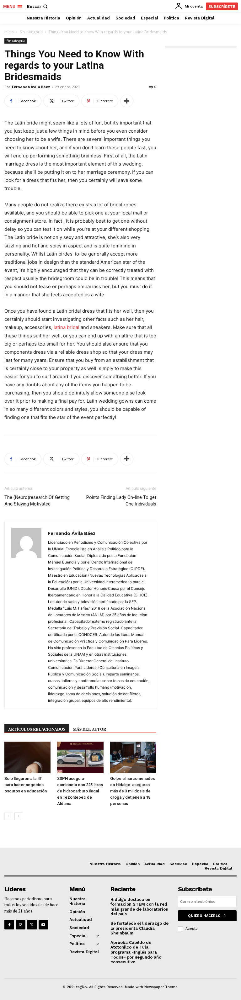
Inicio (9, 31)
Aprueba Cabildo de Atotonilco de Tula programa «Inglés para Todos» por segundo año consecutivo (135, 952)
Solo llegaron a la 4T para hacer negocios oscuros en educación (25, 784)
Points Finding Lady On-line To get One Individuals (121, 501)
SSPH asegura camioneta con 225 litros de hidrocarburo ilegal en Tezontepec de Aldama (80, 791)
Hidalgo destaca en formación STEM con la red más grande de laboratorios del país (139, 907)
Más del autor (89, 729)
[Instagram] (20, 924)
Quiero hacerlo (204, 916)
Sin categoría (31, 31)
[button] (38, 6)
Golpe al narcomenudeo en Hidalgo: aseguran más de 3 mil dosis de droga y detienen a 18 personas (132, 791)
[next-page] (18, 816)
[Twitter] (32, 924)
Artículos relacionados (36, 729)
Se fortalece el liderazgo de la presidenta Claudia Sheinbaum (139, 928)
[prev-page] (8, 816)
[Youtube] (43, 924)
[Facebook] (9, 924)
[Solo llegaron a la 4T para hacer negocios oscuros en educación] (27, 757)
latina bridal (66, 327)
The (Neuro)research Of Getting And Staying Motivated (37, 501)
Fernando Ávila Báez (31, 86)
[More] (126, 101)
